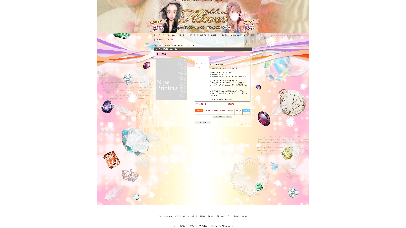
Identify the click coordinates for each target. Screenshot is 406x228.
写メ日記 (170, 39)
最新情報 (213, 35)
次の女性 (203, 122)
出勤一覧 (203, 35)
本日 (215, 116)
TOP (159, 35)
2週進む (228, 116)
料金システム (170, 35)
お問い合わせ (235, 35)
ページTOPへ (246, 125)
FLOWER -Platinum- (203, 16)
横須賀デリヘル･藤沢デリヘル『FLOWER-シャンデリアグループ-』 (201, 226)
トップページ (159, 45)
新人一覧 (192, 35)
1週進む (221, 116)
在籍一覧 (181, 35)
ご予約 (246, 35)
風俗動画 (159, 39)
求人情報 (224, 35)
